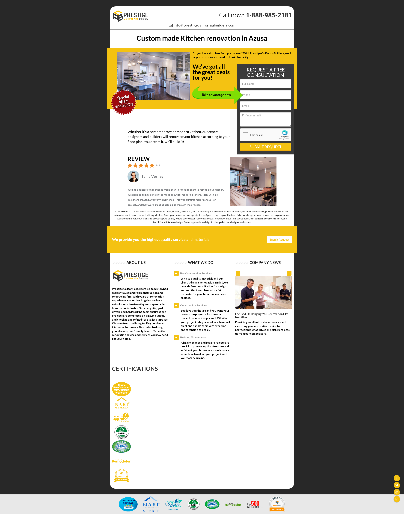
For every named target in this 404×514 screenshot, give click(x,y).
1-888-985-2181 (269, 15)
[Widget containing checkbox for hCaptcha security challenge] (265, 134)
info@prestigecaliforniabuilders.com (204, 25)
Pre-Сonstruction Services (196, 273)
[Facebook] (397, 478)
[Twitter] (397, 485)
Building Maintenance (193, 337)
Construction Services (193, 305)
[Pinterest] (397, 492)
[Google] (397, 499)
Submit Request (266, 146)
